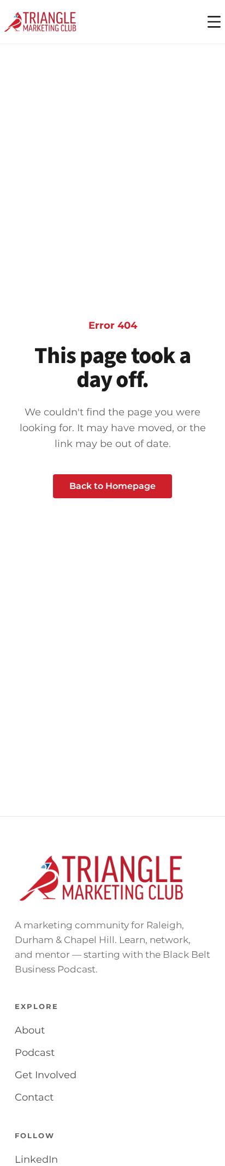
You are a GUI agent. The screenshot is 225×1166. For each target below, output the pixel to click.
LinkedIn (36, 1159)
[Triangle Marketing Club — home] (40, 22)
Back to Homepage (112, 486)
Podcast (35, 1053)
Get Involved (45, 1075)
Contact (34, 1097)
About (30, 1030)
